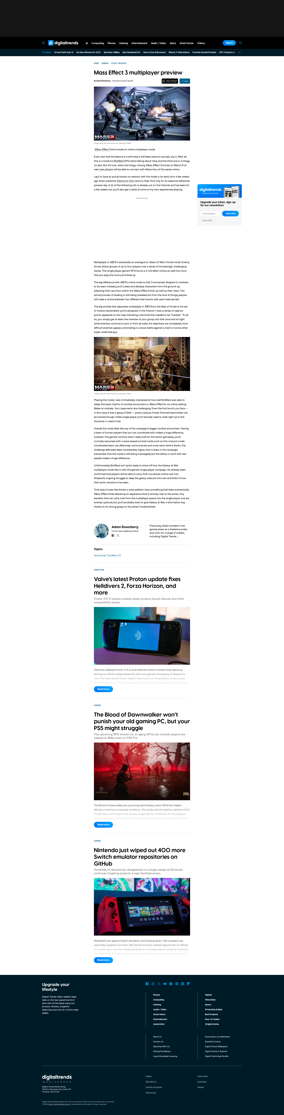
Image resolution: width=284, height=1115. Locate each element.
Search (240, 43)
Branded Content (213, 1041)
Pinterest (176, 983)
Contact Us (158, 1041)
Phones (156, 995)
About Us (157, 1036)
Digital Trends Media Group (59, 1104)
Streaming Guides (213, 1009)
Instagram (153, 983)
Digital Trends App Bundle (216, 1056)
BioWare (119, 160)
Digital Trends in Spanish (216, 1051)
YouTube (164, 983)
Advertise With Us (161, 1046)
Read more (103, 689)
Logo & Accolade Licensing (165, 1056)
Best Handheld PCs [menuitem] (131, 52)
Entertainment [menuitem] (139, 43)
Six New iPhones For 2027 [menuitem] (88, 52)
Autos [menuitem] (173, 43)
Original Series (212, 1024)
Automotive (158, 1024)
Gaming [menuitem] (123, 43)
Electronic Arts (125, 180)
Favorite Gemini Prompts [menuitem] (204, 52)
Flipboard (188, 983)
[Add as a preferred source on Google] (170, 81)
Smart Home (159, 1014)
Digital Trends (57, 47)
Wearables (210, 999)
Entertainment (160, 1019)
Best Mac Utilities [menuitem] (112, 52)
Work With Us (151, 1081)
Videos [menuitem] (201, 43)
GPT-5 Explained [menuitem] (227, 52)
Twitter (159, 983)
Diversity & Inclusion (154, 1087)
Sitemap (200, 1087)
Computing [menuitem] (98, 43)
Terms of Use (151, 1092)
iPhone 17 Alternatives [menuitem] (179, 52)
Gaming (157, 1004)
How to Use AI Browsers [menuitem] (154, 52)
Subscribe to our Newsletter (217, 1036)
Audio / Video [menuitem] (158, 43)
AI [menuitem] (87, 43)
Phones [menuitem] (112, 43)
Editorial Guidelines (161, 1051)
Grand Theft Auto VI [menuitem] (63, 52)
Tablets (208, 995)
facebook (113, 535)
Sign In (229, 42)
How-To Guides (212, 1019)
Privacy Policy (207, 220)
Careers (149, 1076)
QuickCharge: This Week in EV (107, 555)
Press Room (202, 1081)
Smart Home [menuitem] (186, 43)
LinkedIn (182, 983)
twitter (118, 535)
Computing (158, 999)
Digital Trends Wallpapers (216, 1046)
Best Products (211, 1014)
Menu (43, 43)
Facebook (147, 983)
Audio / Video (159, 1009)
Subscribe (230, 213)
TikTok (170, 983)
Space (208, 1004)
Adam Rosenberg (103, 81)
